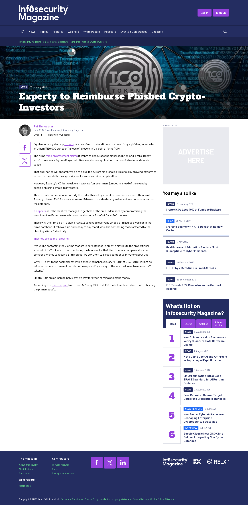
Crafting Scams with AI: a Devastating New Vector (194, 228)
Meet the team (26, 469)
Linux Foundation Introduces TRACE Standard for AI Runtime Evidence (204, 379)
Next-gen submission (63, 473)
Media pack (25, 485)
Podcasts (110, 31)
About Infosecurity (28, 464)
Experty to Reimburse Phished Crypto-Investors (82, 41)
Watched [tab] (203, 323)
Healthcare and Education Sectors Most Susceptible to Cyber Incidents (192, 248)
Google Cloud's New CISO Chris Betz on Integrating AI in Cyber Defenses (203, 437)
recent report (60, 285)
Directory (157, 31)
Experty (69, 144)
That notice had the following (51, 238)
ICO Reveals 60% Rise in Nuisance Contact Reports (193, 286)
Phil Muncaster (43, 126)
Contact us (24, 473)
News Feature (193, 408)
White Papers (91, 31)
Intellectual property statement (115, 499)
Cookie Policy (157, 499)
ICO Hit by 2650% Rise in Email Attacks (191, 268)
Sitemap (169, 499)
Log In (204, 12)
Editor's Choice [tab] (219, 324)
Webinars (73, 31)
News (32, 31)
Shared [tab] (188, 323)
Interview (191, 428)
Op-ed (55, 469)
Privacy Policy (91, 499)
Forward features (61, 464)
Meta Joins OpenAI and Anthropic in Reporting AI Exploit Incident (205, 358)
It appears (40, 211)
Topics (44, 31)
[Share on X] (25, 161)
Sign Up (221, 12)
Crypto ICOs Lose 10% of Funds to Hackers (193, 209)
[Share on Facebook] (25, 148)
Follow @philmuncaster (58, 134)
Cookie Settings (141, 499)
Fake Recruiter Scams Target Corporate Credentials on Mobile (205, 396)
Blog (170, 221)
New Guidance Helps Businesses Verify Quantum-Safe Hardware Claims (205, 340)
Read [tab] (173, 323)
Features (58, 31)
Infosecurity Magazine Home (33, 41)
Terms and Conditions (72, 499)
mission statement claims (62, 155)
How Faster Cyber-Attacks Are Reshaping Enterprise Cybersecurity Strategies (204, 417)
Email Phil (39, 134)
